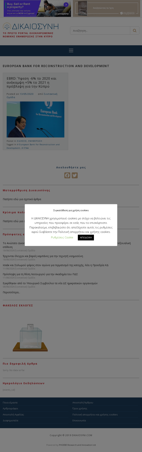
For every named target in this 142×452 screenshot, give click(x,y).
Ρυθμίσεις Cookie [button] (62, 237)
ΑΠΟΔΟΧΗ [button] (86, 237)
